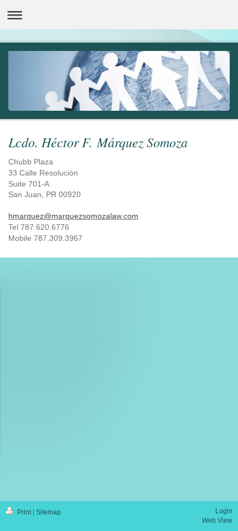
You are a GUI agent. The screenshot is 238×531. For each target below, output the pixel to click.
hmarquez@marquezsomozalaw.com (73, 216)
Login (223, 511)
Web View (217, 520)
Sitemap (48, 512)
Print (24, 512)
